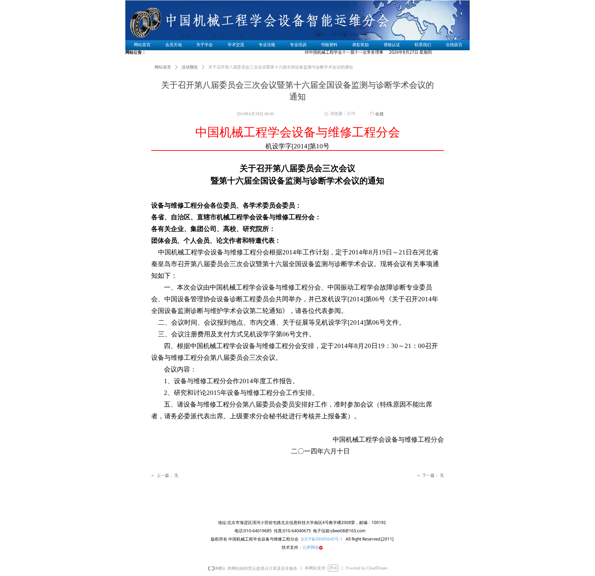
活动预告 (189, 67)
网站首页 (163, 67)
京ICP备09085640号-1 (321, 539)
